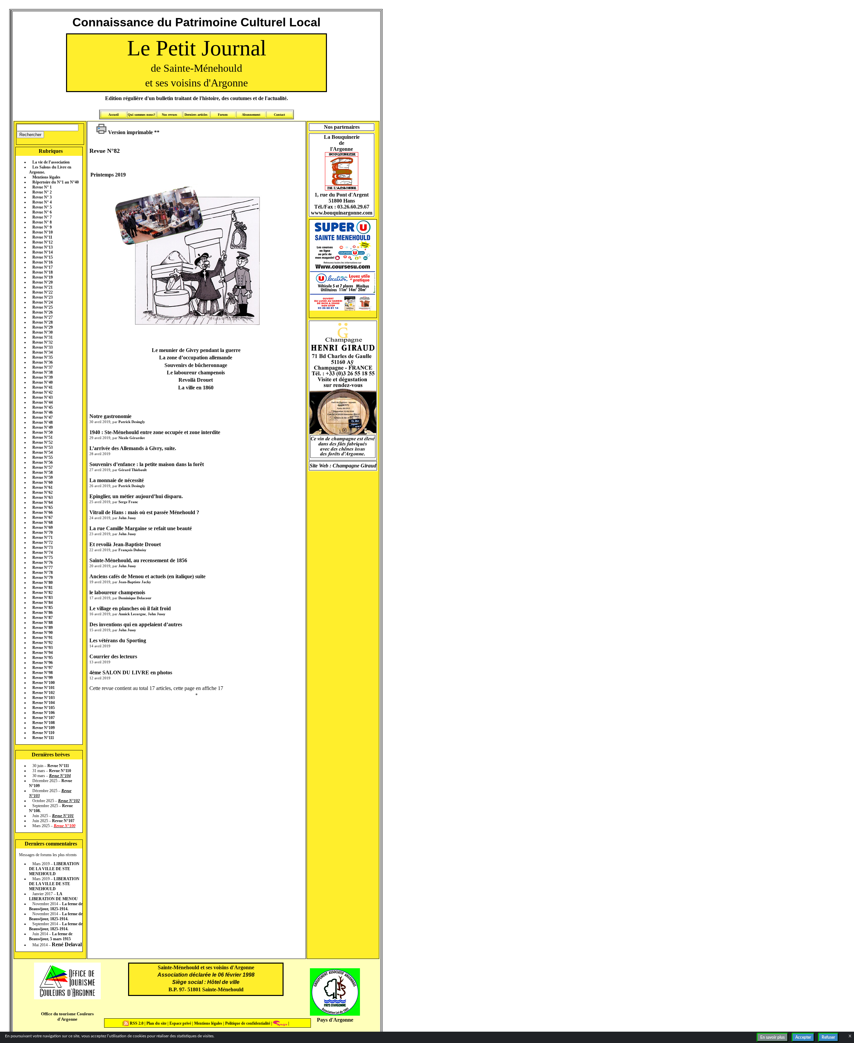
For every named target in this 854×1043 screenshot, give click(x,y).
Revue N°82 (42, 592)
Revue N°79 (42, 577)
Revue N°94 (42, 652)
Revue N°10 (42, 232)
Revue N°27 (42, 317)
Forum (223, 114)
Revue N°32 (42, 342)
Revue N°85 (42, 607)
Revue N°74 (42, 552)
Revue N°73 (42, 547)
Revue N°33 (42, 347)
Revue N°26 (42, 312)
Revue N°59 (42, 477)
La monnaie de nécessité (116, 480)
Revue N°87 (42, 617)
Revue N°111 (43, 737)
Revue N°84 (42, 602)
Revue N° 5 (42, 207)
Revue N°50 (42, 432)
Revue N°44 (42, 402)
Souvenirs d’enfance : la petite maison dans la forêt (146, 464)
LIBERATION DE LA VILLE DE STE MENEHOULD (54, 868)
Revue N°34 (42, 352)
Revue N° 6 (42, 212)
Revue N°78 (42, 572)
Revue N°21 (42, 287)
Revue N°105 (43, 707)
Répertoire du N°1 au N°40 (55, 182)
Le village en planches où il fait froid (130, 608)
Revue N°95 (42, 657)
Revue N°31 (42, 337)
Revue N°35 (42, 357)
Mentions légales (46, 177)
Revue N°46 (42, 412)
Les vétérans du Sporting (117, 640)
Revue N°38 (42, 372)
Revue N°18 (42, 272)
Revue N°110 (43, 732)
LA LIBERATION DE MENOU (53, 896)
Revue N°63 (42, 497)
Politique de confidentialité (247, 1023)
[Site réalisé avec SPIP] (280, 1023)
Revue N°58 (42, 472)
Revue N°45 (42, 407)
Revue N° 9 (42, 227)
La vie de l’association (51, 162)
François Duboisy (132, 550)
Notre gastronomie (110, 416)
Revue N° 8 (42, 222)
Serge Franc (128, 502)
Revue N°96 (42, 662)
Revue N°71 (42, 537)
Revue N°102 (43, 692)
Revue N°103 (43, 697)
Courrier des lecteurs (113, 656)
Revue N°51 (42, 437)
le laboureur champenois (117, 592)
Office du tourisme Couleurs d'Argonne (67, 1016)
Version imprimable (130, 132)
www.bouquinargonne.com (341, 213)
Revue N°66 (42, 512)
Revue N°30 (42, 332)
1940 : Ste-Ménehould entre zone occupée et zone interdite (154, 432)
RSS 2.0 (136, 1023)
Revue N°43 (42, 397)
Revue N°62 (42, 492)
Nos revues (169, 114)
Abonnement (251, 114)
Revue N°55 (42, 457)
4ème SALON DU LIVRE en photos (130, 672)
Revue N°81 (42, 587)
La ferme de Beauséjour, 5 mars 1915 (50, 936)
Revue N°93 (42, 647)
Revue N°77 (42, 567)
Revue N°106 (43, 712)
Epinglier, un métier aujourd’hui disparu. (136, 496)
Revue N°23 (42, 297)
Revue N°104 (43, 702)
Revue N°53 (42, 447)
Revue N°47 (42, 417)
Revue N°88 (42, 622)
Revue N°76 (42, 562)
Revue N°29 (42, 327)
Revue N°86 (42, 612)
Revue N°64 (42, 502)
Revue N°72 (42, 542)
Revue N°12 (42, 242)
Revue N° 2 (42, 192)
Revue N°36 (42, 362)
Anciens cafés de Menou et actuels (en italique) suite (147, 576)
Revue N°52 (42, 442)
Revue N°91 (42, 637)
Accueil (113, 114)
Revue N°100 (43, 682)
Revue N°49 (42, 427)
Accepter (803, 1037)
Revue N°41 (42, 387)
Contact (279, 114)
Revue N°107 (43, 717)
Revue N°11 (42, 237)
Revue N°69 (42, 527)
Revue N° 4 (42, 202)
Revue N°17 (42, 267)
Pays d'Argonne (335, 1020)
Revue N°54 (42, 452)
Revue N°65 (42, 507)
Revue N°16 (42, 262)
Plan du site (156, 1023)
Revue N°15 (42, 257)
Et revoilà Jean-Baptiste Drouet (125, 544)
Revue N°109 (43, 727)
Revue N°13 (42, 247)
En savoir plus (772, 1037)
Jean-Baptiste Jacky (134, 582)
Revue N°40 (42, 382)
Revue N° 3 (42, 197)
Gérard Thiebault (132, 470)
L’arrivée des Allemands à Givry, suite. (132, 448)
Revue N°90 (42, 632)
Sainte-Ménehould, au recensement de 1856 (138, 560)
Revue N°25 (42, 307)
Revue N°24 (42, 302)
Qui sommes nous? (141, 114)
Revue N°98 (42, 672)
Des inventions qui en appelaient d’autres (135, 624)
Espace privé (179, 1023)
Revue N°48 (42, 422)
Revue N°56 (42, 462)
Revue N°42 (42, 392)
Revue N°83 (42, 597)
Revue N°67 (42, 517)
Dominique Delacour (134, 598)
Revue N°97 (42, 667)
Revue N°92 (42, 642)
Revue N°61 (42, 487)
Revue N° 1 (42, 187)
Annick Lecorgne (132, 614)
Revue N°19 (42, 277)
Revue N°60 (42, 482)
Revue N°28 (42, 322)
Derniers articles (195, 114)
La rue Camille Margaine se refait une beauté (140, 528)
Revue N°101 (43, 687)
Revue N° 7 (42, 217)
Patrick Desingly (131, 422)
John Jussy (127, 518)
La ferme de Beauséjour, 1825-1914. (55, 906)
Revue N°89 (42, 627)
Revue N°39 (42, 377)
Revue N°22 (42, 292)
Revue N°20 (42, 282)
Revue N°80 (42, 582)
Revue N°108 (43, 722)
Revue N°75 (42, 557)
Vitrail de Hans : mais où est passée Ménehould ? (144, 512)
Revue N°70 (42, 532)
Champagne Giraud (354, 465)
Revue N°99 (42, 677)
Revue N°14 (42, 252)
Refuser (828, 1037)
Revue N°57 (42, 467)
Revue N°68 (42, 522)
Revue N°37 (42, 367)
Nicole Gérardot (131, 438)
